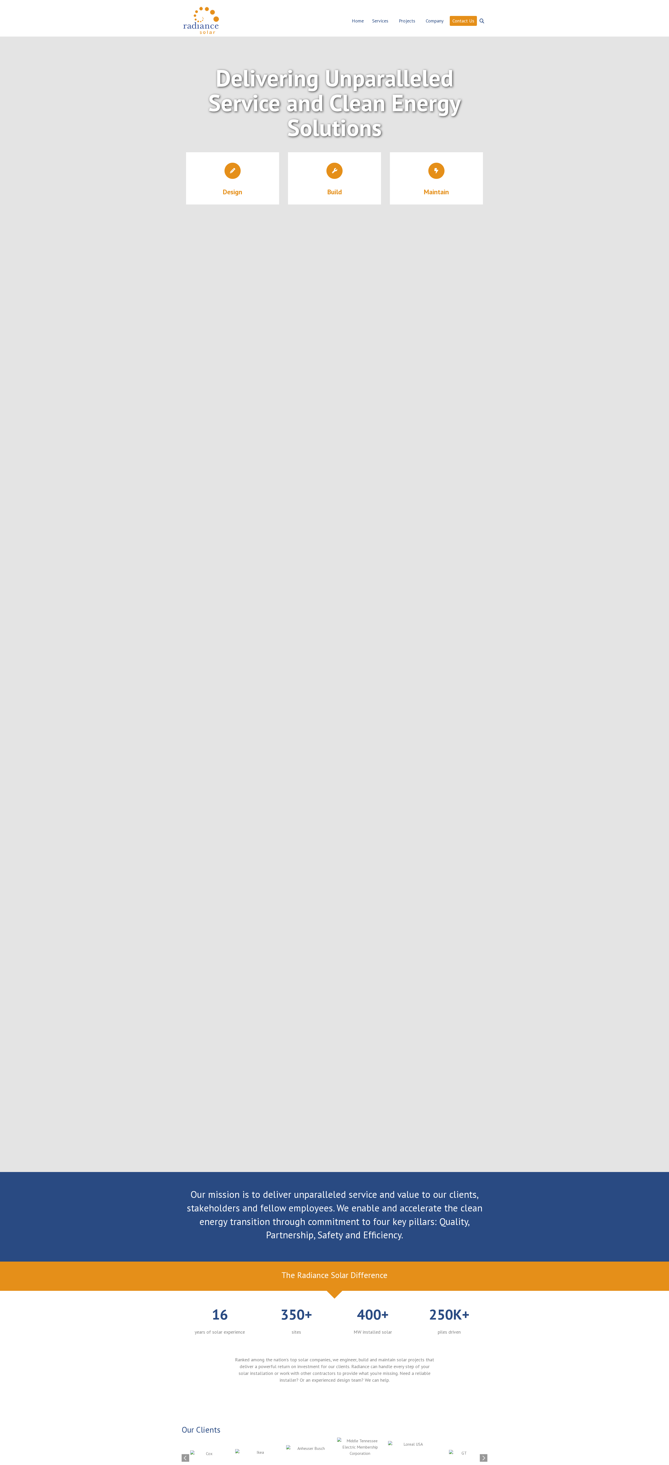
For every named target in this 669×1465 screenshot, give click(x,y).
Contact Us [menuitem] (463, 21)
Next (483, 1458)
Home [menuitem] (358, 21)
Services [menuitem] (380, 21)
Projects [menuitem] (407, 21)
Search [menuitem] (482, 18)
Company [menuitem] (434, 21)
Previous (185, 1458)
